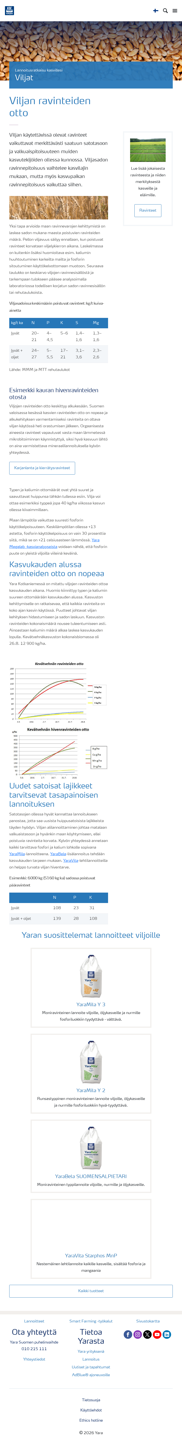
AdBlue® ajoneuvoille (91, 1375)
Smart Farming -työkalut (91, 1321)
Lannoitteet (34, 1321)
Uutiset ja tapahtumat (91, 1367)
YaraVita (70, 861)
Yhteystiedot (34, 1359)
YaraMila (17, 854)
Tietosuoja (91, 1400)
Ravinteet (147, 211)
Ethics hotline (91, 1421)
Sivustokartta (148, 1321)
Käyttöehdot (91, 1410)
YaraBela (58, 854)
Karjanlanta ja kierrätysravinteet (42, 468)
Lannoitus (91, 1359)
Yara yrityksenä (91, 1352)
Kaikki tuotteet (91, 1291)
